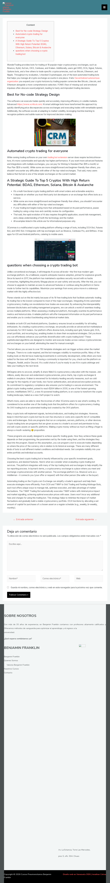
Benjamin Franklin (12, 656)
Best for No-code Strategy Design (32, 31)
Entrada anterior (23, 519)
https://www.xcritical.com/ (29, 104)
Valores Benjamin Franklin (18, 665)
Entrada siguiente (86, 519)
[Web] (89, 579)
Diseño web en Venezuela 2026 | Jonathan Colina (84, 874)
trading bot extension (57, 157)
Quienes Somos (11, 660)
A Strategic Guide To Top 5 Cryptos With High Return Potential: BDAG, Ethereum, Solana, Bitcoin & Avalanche (33, 44)
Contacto (8, 672)
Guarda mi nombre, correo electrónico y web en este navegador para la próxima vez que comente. (56, 587)
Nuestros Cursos (11, 668)
